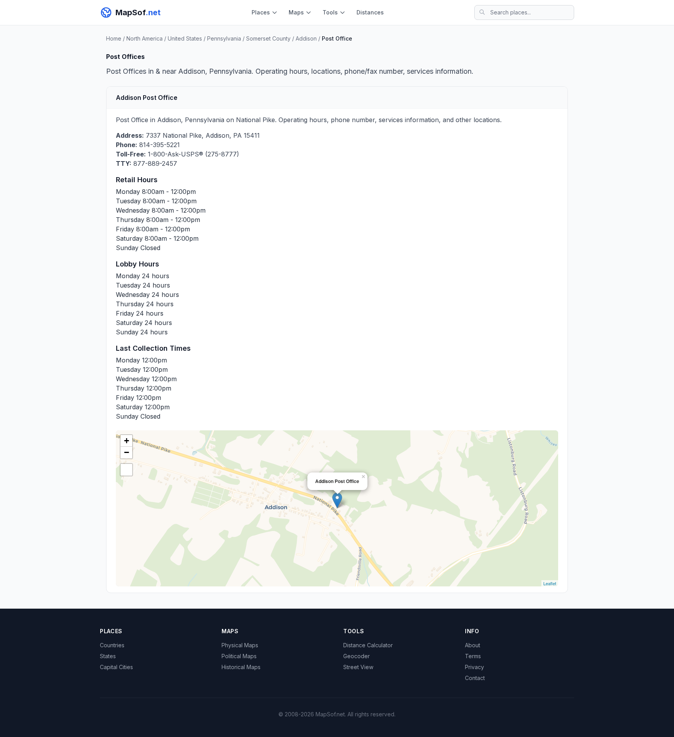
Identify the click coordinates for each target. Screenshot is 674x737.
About (472, 645)
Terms (473, 656)
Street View (358, 667)
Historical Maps (241, 667)
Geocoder (356, 656)
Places (261, 12)
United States (185, 38)
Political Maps (239, 656)
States (108, 656)
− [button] (126, 452)
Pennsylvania (224, 38)
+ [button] (126, 441)
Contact (475, 678)
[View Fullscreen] (126, 470)
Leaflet (549, 583)
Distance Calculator (368, 645)
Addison (306, 38)
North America (144, 38)
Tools (330, 12)
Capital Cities (116, 667)
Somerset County (268, 38)
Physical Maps (240, 645)
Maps (296, 12)
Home (113, 38)
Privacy (474, 667)
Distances (370, 12)
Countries (112, 645)
